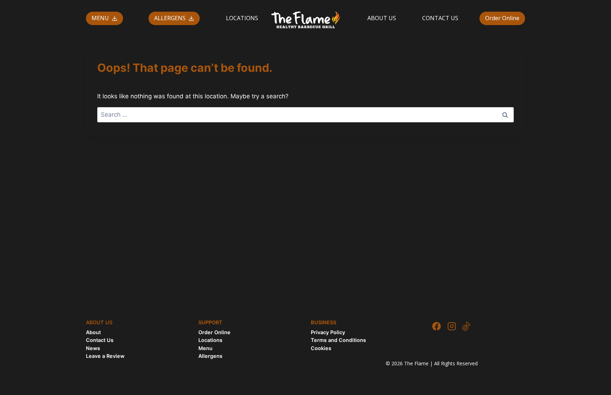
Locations (210, 340)
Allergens (210, 356)
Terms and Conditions (338, 340)
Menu (205, 348)
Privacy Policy (328, 332)
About (93, 332)
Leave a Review (105, 356)
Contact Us (100, 340)
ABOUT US (381, 18)
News (93, 348)
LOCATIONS (242, 18)
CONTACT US (440, 18)
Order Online (502, 18)
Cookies (321, 348)
